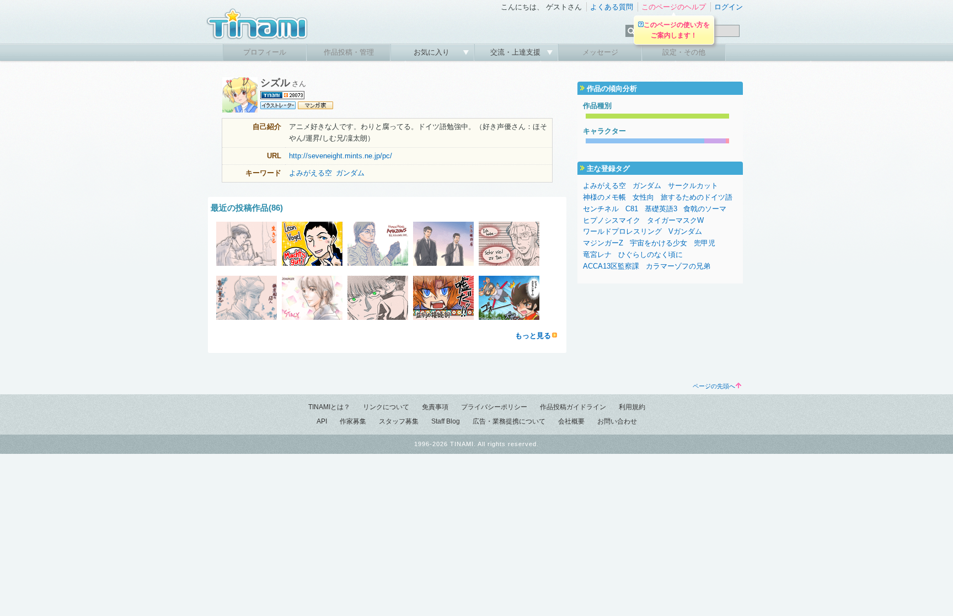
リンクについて (386, 407)
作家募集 (353, 421)
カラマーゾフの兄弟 (678, 266)
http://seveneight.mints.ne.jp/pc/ (340, 156)
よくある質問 (611, 7)
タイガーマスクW (675, 220)
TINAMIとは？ (329, 407)
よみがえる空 (310, 173)
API (322, 421)
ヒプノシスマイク (611, 220)
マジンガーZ (603, 243)
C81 (631, 209)
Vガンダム (685, 231)
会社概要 (571, 421)
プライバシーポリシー (494, 407)
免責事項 (435, 407)
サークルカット (693, 185)
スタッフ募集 (399, 421)
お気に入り (433, 52)
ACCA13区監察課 (611, 266)
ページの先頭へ (714, 386)
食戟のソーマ (704, 209)
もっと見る (533, 335)
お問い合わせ (617, 421)
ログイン (728, 7)
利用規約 (632, 407)
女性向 (643, 197)
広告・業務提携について (509, 421)
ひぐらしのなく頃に (650, 254)
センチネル (601, 209)
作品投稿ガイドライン (573, 407)
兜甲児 (704, 243)
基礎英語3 (661, 209)
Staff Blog (445, 421)
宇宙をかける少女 (658, 243)
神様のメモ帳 (604, 197)
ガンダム (350, 173)
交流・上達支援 (516, 52)
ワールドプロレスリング (622, 231)
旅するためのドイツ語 (696, 197)
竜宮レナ (597, 254)
